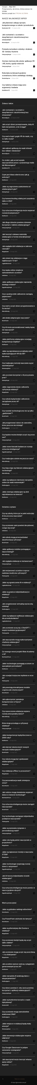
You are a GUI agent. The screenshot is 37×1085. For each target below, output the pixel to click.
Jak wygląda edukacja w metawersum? (17, 561)
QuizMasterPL (6, 90)
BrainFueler (5, 320)
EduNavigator (6, 428)
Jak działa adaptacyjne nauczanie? (16, 318)
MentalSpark (5, 42)
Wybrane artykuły (20, 1079)
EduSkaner (5, 129)
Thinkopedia (5, 576)
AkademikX (5, 1005)
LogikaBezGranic (6, 263)
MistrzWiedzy (5, 311)
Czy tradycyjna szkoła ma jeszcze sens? (18, 458)
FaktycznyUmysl (6, 54)
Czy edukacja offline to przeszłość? (16, 771)
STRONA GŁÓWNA (21, 13)
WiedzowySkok (6, 368)
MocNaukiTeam (6, 657)
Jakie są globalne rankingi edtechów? (17, 909)
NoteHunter (5, 692)
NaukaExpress (6, 78)
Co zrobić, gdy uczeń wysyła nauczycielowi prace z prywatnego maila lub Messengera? (18, 162)
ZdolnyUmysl (5, 141)
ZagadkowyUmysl (7, 287)
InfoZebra (5, 275)
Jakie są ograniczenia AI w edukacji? (16, 582)
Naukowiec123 (6, 28)
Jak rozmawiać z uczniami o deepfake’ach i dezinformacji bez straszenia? (15, 37)
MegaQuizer (5, 251)
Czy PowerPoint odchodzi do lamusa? (17, 919)
